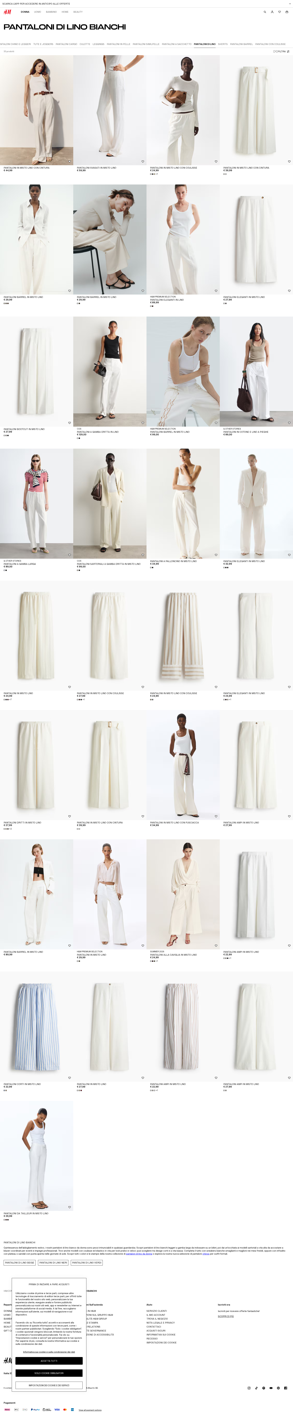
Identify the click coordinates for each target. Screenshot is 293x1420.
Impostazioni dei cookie (161, 1342)
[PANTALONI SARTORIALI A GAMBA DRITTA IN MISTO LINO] (109, 504)
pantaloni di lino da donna (139, 1253)
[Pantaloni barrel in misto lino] (36, 239)
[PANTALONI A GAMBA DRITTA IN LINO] (109, 372)
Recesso (152, 1338)
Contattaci (153, 1326)
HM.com (8, 1291)
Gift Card (10, 1330)
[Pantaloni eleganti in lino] (183, 239)
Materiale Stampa (86, 1322)
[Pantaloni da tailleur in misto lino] (36, 1156)
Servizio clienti (156, 1311)
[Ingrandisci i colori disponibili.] (225, 174)
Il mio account (155, 1315)
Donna (25, 12)
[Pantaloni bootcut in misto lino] (36, 372)
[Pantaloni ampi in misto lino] (256, 765)
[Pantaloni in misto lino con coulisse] (183, 110)
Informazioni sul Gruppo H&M (94, 1315)
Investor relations (87, 1326)
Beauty (78, 12)
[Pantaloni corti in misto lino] (36, 1027)
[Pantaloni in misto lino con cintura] (36, 110)
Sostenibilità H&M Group (91, 1318)
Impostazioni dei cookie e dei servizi (49, 1385)
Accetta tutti (49, 1361)
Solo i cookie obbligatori (48, 1373)
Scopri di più (226, 1316)
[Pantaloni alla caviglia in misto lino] (183, 894)
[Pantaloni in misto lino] (36, 636)
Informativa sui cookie (160, 1334)
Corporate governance (90, 1330)
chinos (206, 1253)
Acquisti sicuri (155, 1330)
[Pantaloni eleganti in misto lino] (256, 239)
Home (65, 12)
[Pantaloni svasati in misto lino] (109, 110)
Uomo (37, 12)
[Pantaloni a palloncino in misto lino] (183, 504)
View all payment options (90, 1410)
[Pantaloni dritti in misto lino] (36, 765)
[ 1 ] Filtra (280, 51)
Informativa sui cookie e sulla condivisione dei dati (49, 1352)
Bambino (51, 12)
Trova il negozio (157, 1318)
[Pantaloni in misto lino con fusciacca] (183, 765)
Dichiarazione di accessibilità (94, 1334)
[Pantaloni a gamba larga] (36, 504)
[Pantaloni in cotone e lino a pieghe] (256, 372)
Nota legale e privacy (160, 1322)
